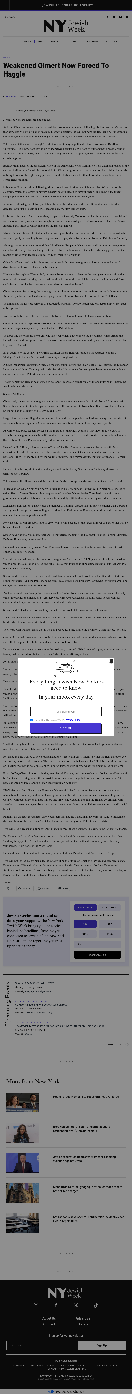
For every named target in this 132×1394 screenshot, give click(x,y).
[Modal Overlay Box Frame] (66, 697)
